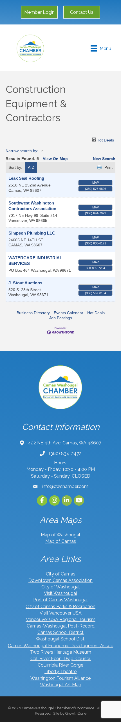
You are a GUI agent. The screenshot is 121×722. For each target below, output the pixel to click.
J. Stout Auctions (25, 282)
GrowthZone (75, 713)
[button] (39, 12)
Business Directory (33, 313)
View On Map (55, 158)
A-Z (31, 167)
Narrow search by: (22, 151)
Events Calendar (68, 313)
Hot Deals (105, 139)
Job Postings (60, 318)
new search (104, 158)
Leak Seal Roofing (26, 178)
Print (108, 167)
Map (95, 182)
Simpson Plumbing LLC (31, 233)
